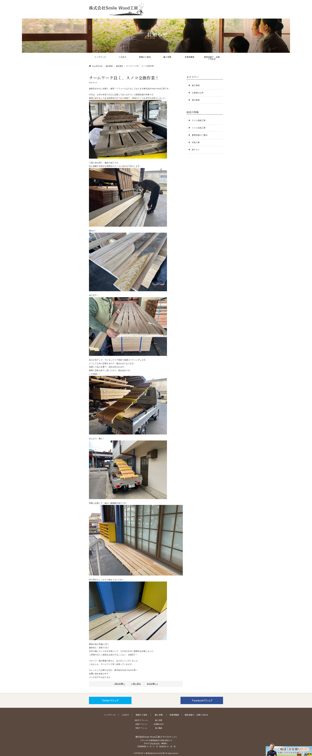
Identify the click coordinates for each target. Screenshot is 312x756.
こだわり (122, 57)
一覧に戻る (136, 684)
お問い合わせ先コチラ (98, 674)
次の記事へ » (152, 684)
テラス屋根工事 (198, 120)
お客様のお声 (198, 93)
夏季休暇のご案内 (199, 135)
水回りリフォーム (141, 720)
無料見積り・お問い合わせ (212, 58)
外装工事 (196, 142)
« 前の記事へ (119, 684)
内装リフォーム (141, 724)
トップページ (100, 57)
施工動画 (196, 100)
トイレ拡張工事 (198, 128)
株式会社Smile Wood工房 (148, 737)
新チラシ (196, 150)
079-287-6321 (155, 743)
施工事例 (167, 57)
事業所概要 (189, 57)
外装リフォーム (141, 728)
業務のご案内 (145, 57)
